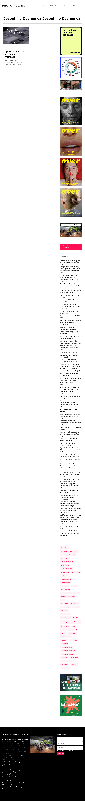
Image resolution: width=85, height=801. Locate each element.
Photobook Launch (66, 636)
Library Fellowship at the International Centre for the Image (69, 486)
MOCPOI (75, 617)
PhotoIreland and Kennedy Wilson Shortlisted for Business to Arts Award (70, 306)
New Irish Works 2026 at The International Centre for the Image (69, 348)
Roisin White (64, 657)
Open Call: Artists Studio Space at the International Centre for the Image (70, 510)
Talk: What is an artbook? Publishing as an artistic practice (70, 342)
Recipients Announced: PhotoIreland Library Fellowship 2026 (70, 423)
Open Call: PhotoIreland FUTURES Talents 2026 (68, 444)
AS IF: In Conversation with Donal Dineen (69, 374)
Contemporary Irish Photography (69, 551)
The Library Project (66, 661)
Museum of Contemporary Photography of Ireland (68, 621)
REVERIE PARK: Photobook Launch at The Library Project (70, 365)
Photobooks (64, 640)
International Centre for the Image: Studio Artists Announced (69, 497)
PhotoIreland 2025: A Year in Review (69, 410)
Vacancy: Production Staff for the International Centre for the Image (70, 434)
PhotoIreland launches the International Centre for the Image (69, 521)
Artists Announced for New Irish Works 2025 (70, 527)
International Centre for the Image (70, 593)
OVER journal (73, 629)
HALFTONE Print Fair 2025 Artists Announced (69, 439)
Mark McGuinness (65, 614)
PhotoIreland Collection (12, 755)
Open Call (63, 629)
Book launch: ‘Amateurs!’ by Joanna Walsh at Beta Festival (70, 455)
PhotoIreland (64, 643)
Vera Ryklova (74, 664)
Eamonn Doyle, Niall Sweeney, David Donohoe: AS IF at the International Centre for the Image (70, 390)
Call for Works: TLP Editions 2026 (69, 384)
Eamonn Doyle (76, 572)
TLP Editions (64, 664)
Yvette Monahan (65, 668)
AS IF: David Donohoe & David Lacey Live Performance (70, 379)
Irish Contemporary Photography (69, 603)
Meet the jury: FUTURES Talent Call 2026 (70, 428)
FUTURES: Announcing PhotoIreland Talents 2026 (68, 360)
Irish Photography (65, 607)
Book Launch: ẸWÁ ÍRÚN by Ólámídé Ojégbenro (69, 337)
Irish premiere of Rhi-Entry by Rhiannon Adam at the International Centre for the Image (70, 278)
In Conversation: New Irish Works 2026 (69, 312)
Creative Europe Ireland (67, 561)
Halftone (12, 751)
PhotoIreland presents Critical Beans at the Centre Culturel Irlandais (70, 474)
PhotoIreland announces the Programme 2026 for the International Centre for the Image (69, 404)
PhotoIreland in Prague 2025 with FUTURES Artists (69, 480)
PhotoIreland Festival (66, 647)
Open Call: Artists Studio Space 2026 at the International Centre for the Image (70, 450)
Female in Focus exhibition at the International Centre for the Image (70, 262)
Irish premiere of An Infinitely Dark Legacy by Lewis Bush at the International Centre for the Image (70, 270)
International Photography (68, 596)
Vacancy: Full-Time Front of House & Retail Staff (69, 301)
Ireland (63, 600)
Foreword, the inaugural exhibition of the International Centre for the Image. (69, 504)
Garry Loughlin (65, 586)
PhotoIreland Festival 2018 (68, 650)
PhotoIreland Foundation (67, 654)
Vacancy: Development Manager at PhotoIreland (68, 328)
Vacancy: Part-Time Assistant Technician (69, 534)
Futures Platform (65, 582)
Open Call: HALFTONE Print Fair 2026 (69, 296)
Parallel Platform (72, 633)
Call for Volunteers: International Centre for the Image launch (70, 516)
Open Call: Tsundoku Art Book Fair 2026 (70, 397)
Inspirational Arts (65, 589)
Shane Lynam (74, 657)
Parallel (63, 633)
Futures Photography (66, 579)
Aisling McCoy (64, 547)
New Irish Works (65, 626)
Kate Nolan (76, 607)
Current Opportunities (66, 568)
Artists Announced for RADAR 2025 (70, 460)
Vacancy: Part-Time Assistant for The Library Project (71, 291)
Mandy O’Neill (64, 610)
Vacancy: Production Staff (68, 531)
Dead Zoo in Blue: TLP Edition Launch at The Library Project (70, 370)
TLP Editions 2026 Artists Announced (68, 356)
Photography (73, 640)
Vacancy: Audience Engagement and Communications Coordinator (71, 322)
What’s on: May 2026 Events (69, 352)
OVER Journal (8, 763)
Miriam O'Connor (65, 617)
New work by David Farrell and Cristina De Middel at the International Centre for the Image (70, 467)
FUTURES (63, 575)
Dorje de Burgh (65, 572)
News (5, 45)
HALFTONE (75, 586)
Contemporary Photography (68, 554)
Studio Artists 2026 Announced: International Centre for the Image (70, 416)
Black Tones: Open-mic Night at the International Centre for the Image (70, 286)
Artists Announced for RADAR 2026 (70, 317)
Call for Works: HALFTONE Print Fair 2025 (69, 491)
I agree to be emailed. (66, 751)
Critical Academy (65, 565)
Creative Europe (65, 558)
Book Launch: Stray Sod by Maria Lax (69, 333)
